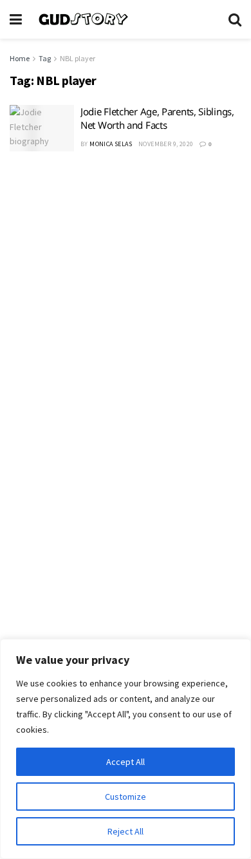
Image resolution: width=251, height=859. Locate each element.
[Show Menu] (16, 19)
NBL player (77, 58)
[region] (125, 749)
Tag (45, 58)
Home (20, 58)
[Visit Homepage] (125, 19)
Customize (125, 796)
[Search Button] (234, 19)
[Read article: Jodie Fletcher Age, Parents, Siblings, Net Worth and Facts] (42, 128)
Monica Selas (110, 144)
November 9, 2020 (165, 144)
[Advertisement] (125, 300)
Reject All (125, 831)
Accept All (125, 762)
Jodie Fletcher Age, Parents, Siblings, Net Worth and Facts (157, 118)
